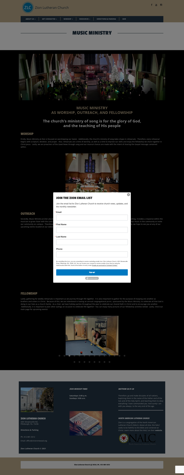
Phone (59, 249)
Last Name (61, 237)
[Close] (128, 194)
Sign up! (92, 272)
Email (58, 212)
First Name (61, 224)
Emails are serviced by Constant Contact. (104, 265)
